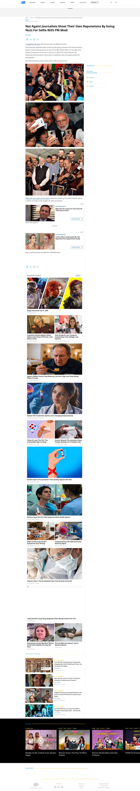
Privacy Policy (104, 786)
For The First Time (68, 728)
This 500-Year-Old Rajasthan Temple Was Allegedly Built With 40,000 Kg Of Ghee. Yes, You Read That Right (68, 664)
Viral (31, 18)
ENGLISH (93, 2)
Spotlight (83, 2)
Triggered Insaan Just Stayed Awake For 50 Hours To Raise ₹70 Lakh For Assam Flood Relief (68, 694)
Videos (42, 2)
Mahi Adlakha (57, 668)
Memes (72, 2)
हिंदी (97, 2)
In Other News (58, 676)
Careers (81, 787)
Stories (52, 2)
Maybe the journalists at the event (37, 198)
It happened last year (32, 44)
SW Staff (28, 35)
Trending (32, 2)
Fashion (29, 728)
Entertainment (59, 660)
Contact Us (81, 786)
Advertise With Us (104, 784)
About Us (81, 784)
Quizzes (62, 2)
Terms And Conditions (104, 787)
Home (27, 18)
